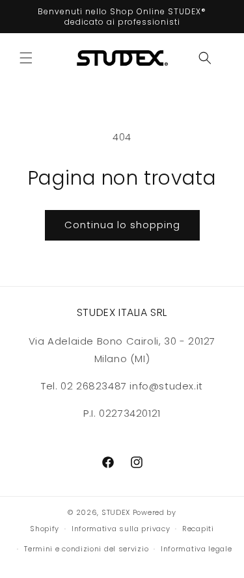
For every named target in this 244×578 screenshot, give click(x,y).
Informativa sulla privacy (121, 528)
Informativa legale (196, 549)
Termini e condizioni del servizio (86, 549)
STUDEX (117, 512)
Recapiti (198, 528)
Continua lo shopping (122, 224)
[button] (26, 58)
